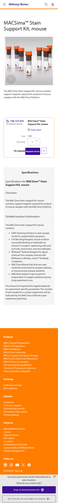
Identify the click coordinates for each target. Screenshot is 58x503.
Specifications (30, 172)
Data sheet (36, 129)
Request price (32, 151)
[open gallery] (29, 61)
